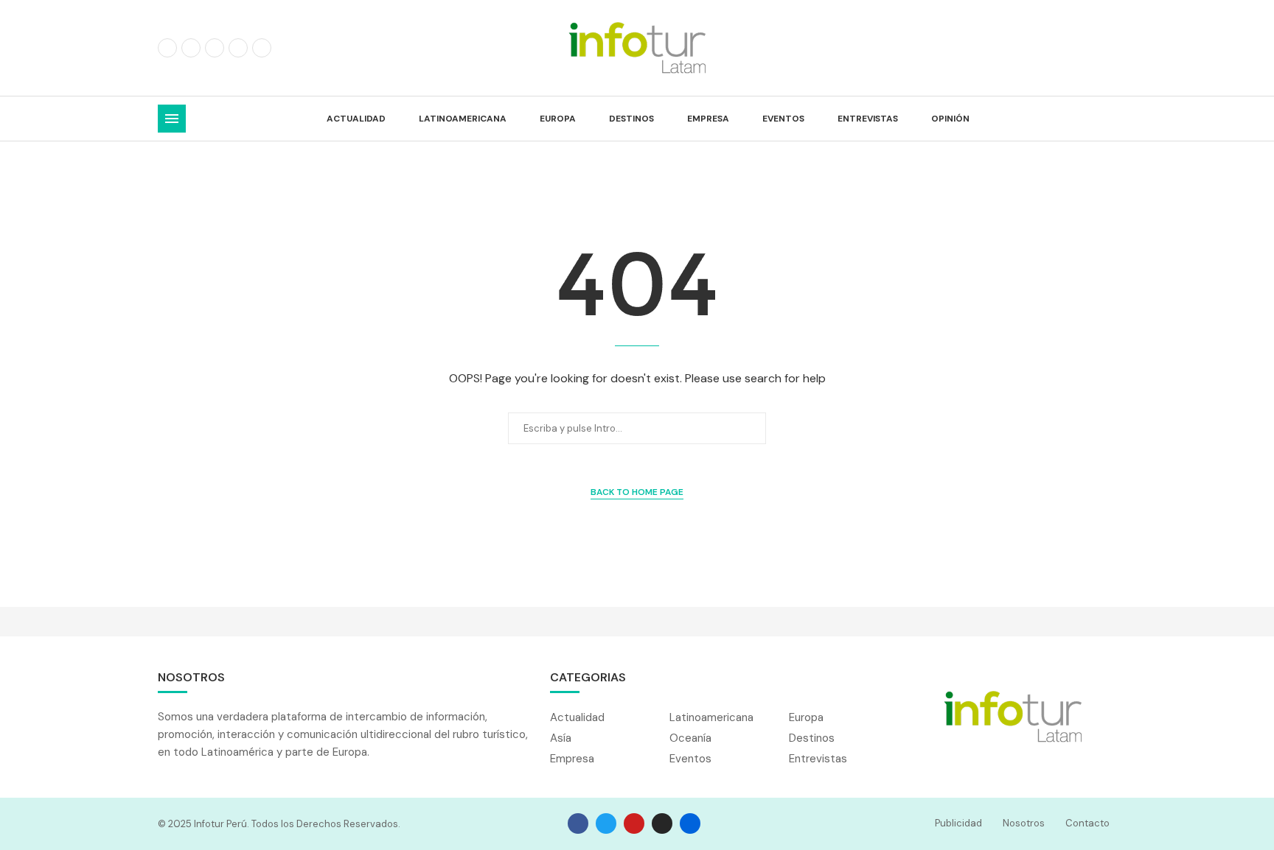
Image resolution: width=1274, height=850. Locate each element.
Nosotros (1024, 823)
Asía (560, 738)
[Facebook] (167, 47)
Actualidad (356, 118)
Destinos (631, 118)
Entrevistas (868, 118)
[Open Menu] (172, 119)
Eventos (783, 118)
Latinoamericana (463, 118)
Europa (558, 118)
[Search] (1108, 118)
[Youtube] (261, 47)
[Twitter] (191, 47)
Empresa (708, 118)
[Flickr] (238, 47)
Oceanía (690, 738)
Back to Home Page (637, 492)
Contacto (1087, 823)
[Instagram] (214, 47)
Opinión (950, 118)
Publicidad (958, 823)
